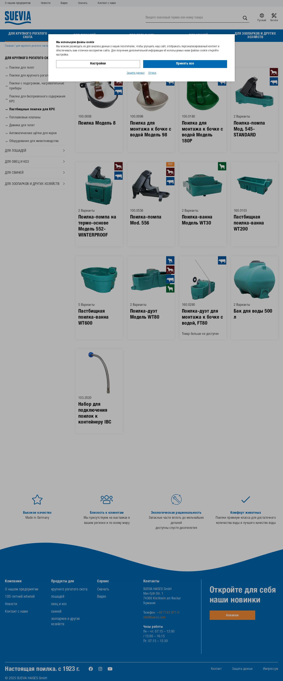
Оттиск (152, 73)
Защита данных (136, 73)
